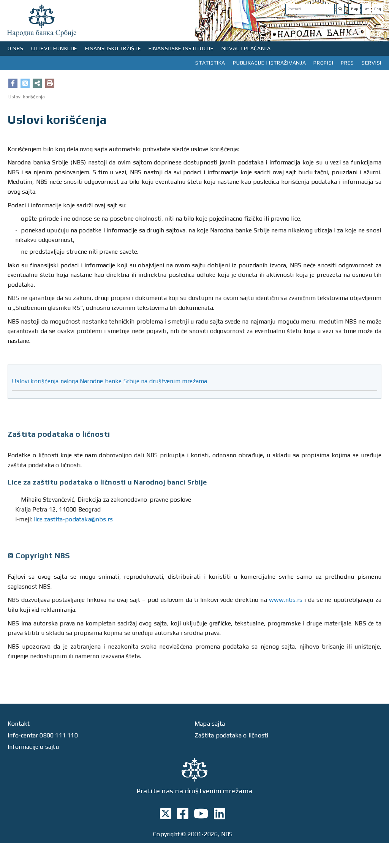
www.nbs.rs (285, 599)
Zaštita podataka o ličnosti (231, 735)
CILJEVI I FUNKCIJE (54, 48)
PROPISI (323, 63)
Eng (377, 9)
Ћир (354, 9)
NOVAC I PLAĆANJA (246, 48)
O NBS (16, 48)
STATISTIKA (210, 63)
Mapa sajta (209, 723)
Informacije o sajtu (33, 746)
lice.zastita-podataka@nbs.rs (73, 519)
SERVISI (371, 63)
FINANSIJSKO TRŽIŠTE (113, 48)
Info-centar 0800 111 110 (43, 735)
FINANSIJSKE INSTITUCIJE (181, 48)
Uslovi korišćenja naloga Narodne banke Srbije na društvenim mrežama (109, 381)
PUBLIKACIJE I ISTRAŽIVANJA (269, 63)
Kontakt (19, 723)
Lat (366, 9)
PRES (347, 63)
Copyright (166, 834)
